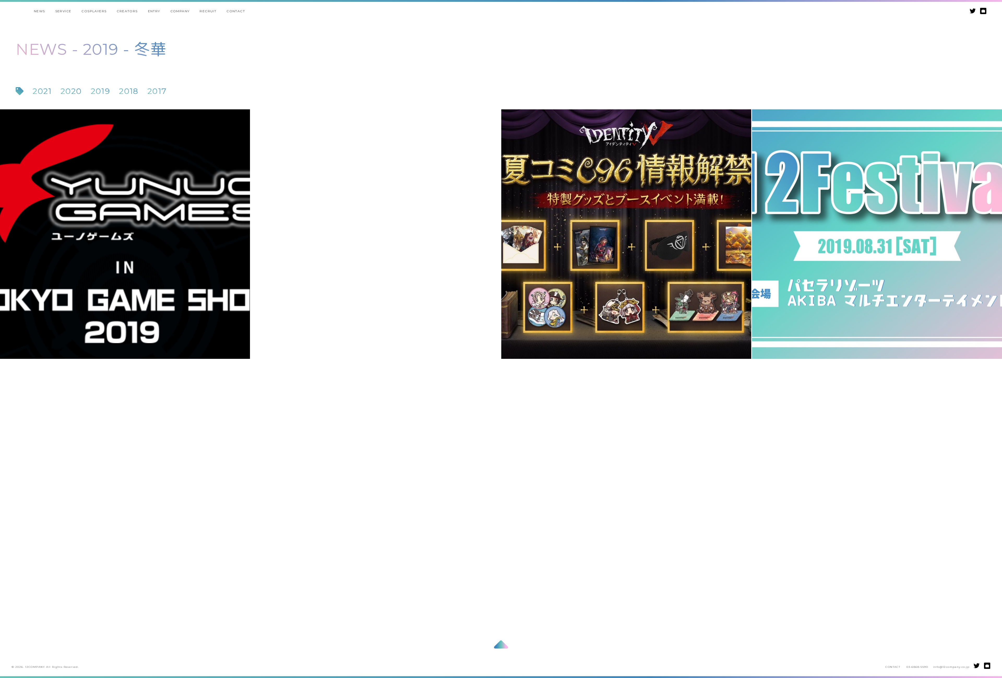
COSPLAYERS (93, 11)
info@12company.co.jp (951, 667)
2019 (100, 91)
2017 (157, 91)
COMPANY (180, 11)
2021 (42, 91)
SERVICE (63, 11)
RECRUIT (208, 11)
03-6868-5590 (917, 667)
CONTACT (235, 11)
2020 (71, 91)
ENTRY (154, 11)
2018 (129, 91)
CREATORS (127, 11)
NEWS (39, 11)
